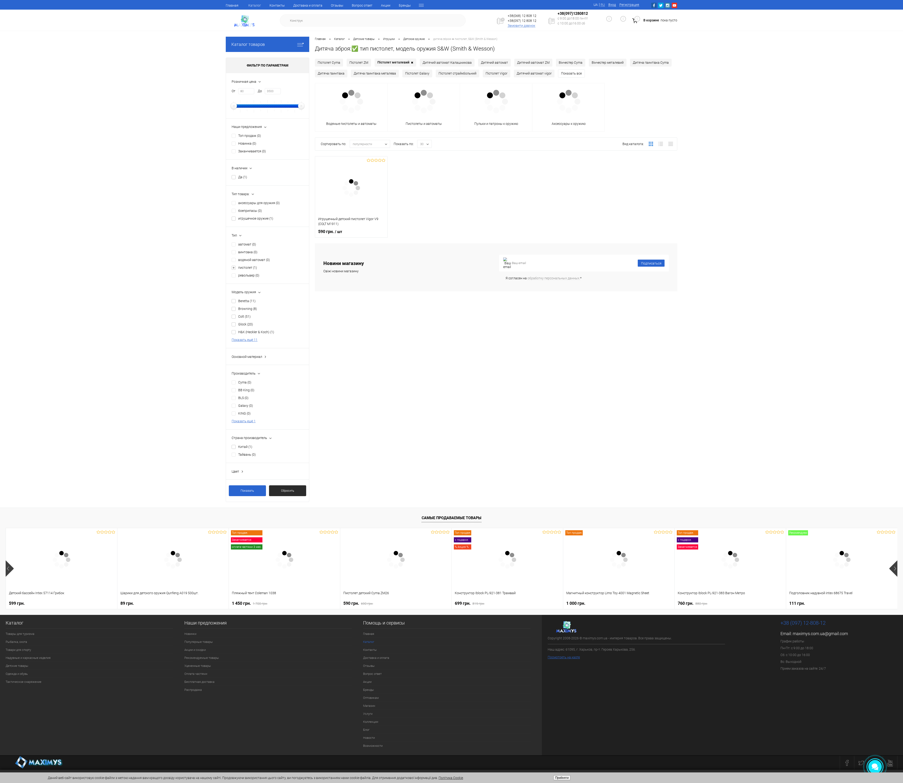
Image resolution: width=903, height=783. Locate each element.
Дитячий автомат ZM (533, 62)
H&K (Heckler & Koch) (256, 332)
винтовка (247, 252)
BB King (246, 390)
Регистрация (629, 5)
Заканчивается (252, 151)
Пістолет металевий (395, 62)
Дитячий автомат (494, 62)
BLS (243, 398)
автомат (247, 244)
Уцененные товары (197, 666)
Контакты (277, 5)
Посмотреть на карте (564, 657)
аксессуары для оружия (259, 203)
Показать (247, 490)
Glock (245, 324)
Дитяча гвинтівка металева (375, 73)
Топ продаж (249, 136)
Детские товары (17, 666)
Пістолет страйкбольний (457, 73)
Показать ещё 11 (244, 340)
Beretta (247, 301)
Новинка (247, 143)
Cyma (244, 382)
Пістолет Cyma (329, 62)
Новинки (190, 634)
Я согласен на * (544, 278)
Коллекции (370, 722)
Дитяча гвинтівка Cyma (651, 62)
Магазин (369, 706)
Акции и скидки (195, 650)
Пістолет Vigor (496, 73)
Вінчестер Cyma (570, 62)
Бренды (405, 5)
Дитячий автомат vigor (534, 73)
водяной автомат (254, 260)
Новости (369, 738)
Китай (245, 447)
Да (242, 177)
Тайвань (247, 454)
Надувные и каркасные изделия (28, 658)
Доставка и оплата (307, 5)
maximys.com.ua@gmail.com (820, 633)
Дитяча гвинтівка (331, 73)
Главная (232, 5)
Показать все (571, 73)
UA (596, 5)
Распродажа (193, 690)
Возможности (373, 745)
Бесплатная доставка (199, 682)
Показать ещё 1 (244, 421)
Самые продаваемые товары (451, 518)
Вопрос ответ (362, 5)
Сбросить (287, 490)
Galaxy (245, 405)
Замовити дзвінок (521, 26)
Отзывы (337, 5)
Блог (366, 730)
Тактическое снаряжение (23, 682)
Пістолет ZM (358, 62)
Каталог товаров (248, 44)
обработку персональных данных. (553, 278)
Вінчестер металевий (608, 62)
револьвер (248, 275)
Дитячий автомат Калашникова (447, 62)
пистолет (247, 267)
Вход (612, 5)
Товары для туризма (20, 634)
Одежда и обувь (17, 674)
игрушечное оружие (255, 218)
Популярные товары (198, 642)
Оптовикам (371, 698)
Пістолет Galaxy (417, 73)
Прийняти (562, 777)
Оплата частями (195, 674)
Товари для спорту (18, 650)
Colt (244, 316)
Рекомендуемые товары (201, 658)
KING (244, 413)
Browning (247, 309)
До (260, 91)
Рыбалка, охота (16, 642)
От (233, 91)
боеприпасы (250, 211)
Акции (385, 5)
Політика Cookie (451, 778)
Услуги (367, 714)
